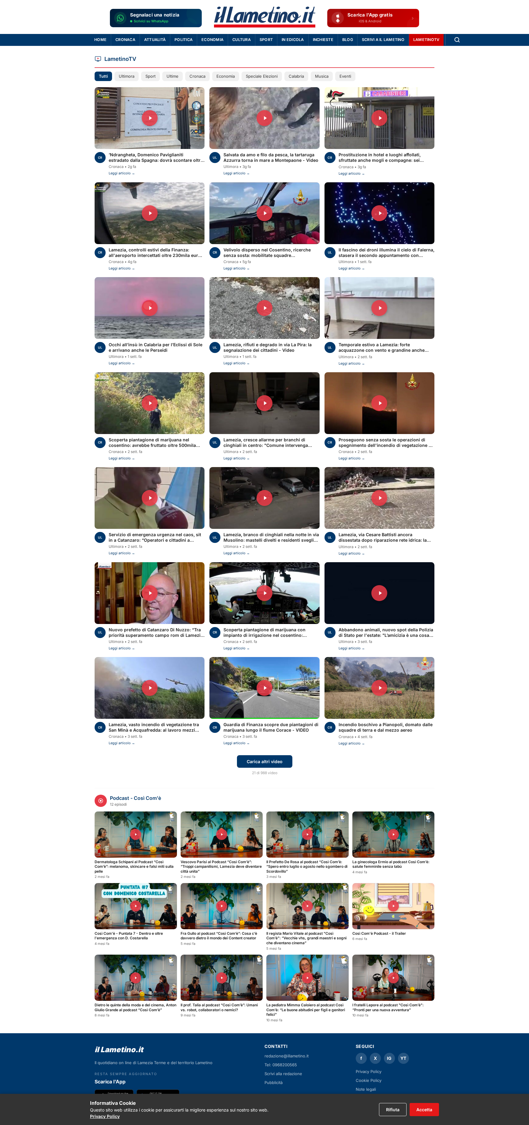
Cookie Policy (368, 1080)
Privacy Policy (105, 1116)
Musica (321, 76)
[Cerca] (457, 39)
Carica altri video (265, 761)
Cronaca (125, 39)
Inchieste (323, 39)
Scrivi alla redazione (283, 1073)
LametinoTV (426, 39)
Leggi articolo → (122, 173)
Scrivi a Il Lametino (383, 39)
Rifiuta (393, 1109)
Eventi (345, 76)
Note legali (366, 1089)
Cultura (241, 39)
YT (403, 1058)
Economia (212, 39)
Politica (183, 39)
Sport (266, 39)
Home (100, 39)
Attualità (155, 39)
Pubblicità (273, 1082)
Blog (347, 39)
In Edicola (293, 39)
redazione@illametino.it (286, 1055)
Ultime (172, 76)
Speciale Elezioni (262, 76)
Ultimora (126, 76)
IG (389, 1058)
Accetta (424, 1109)
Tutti (103, 76)
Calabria (296, 76)
